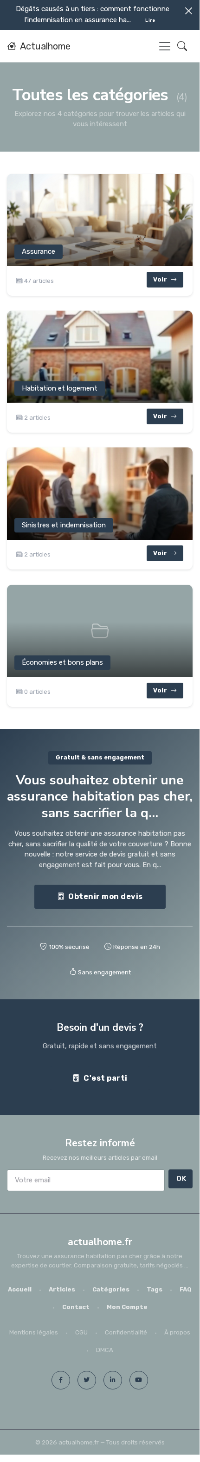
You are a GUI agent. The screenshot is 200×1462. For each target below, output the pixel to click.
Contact (76, 1306)
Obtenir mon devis (105, 896)
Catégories (110, 1289)
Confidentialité (126, 1332)
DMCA (104, 1349)
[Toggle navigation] (165, 46)
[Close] (189, 11)
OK (181, 1178)
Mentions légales (33, 1332)
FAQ (186, 1289)
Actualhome (45, 46)
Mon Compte (127, 1306)
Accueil (20, 1289)
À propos (177, 1332)
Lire (150, 20)
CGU (81, 1332)
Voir (161, 279)
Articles (62, 1289)
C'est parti (106, 1078)
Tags (154, 1289)
